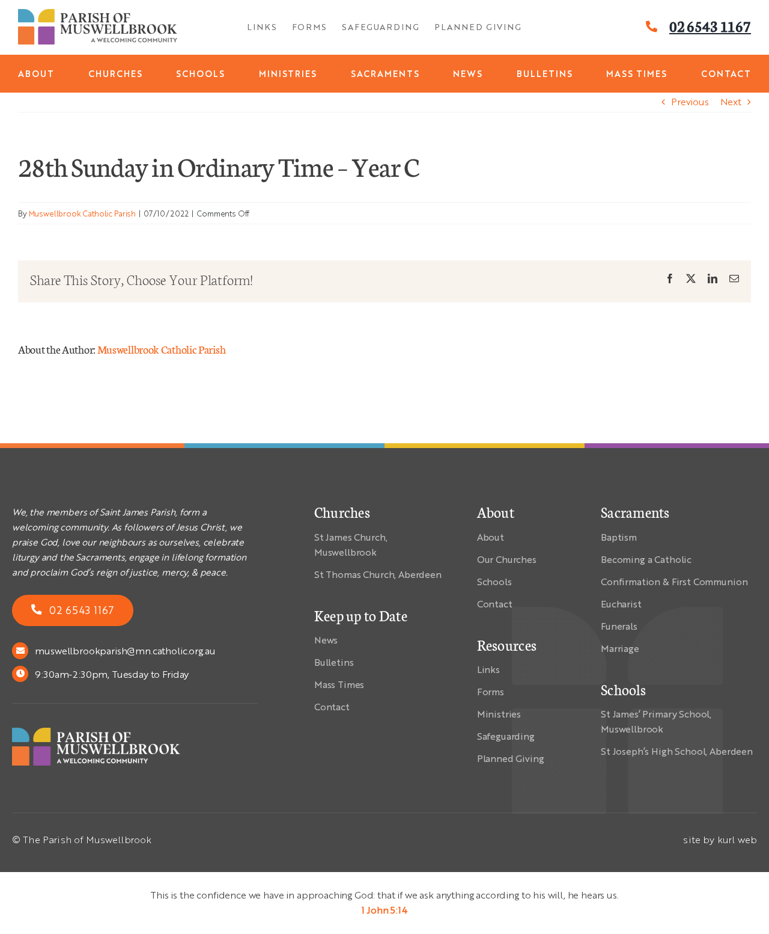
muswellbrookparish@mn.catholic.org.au (125, 650)
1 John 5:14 (384, 909)
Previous (690, 101)
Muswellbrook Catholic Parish (82, 213)
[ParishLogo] (97, 13)
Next (730, 101)
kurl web (737, 839)
